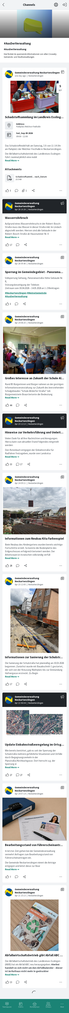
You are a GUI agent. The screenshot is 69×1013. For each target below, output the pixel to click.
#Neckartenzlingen (15, 292)
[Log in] (65, 5)
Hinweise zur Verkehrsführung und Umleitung (35, 432)
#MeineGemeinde (37, 292)
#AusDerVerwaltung (16, 296)
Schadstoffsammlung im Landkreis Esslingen (34, 117)
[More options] (61, 190)
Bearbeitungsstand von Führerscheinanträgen (36, 845)
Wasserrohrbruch (16, 218)
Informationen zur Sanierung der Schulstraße (35, 657)
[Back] (3, 5)
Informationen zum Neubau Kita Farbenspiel (34, 538)
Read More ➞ (12, 160)
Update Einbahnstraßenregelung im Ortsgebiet (37, 744)
